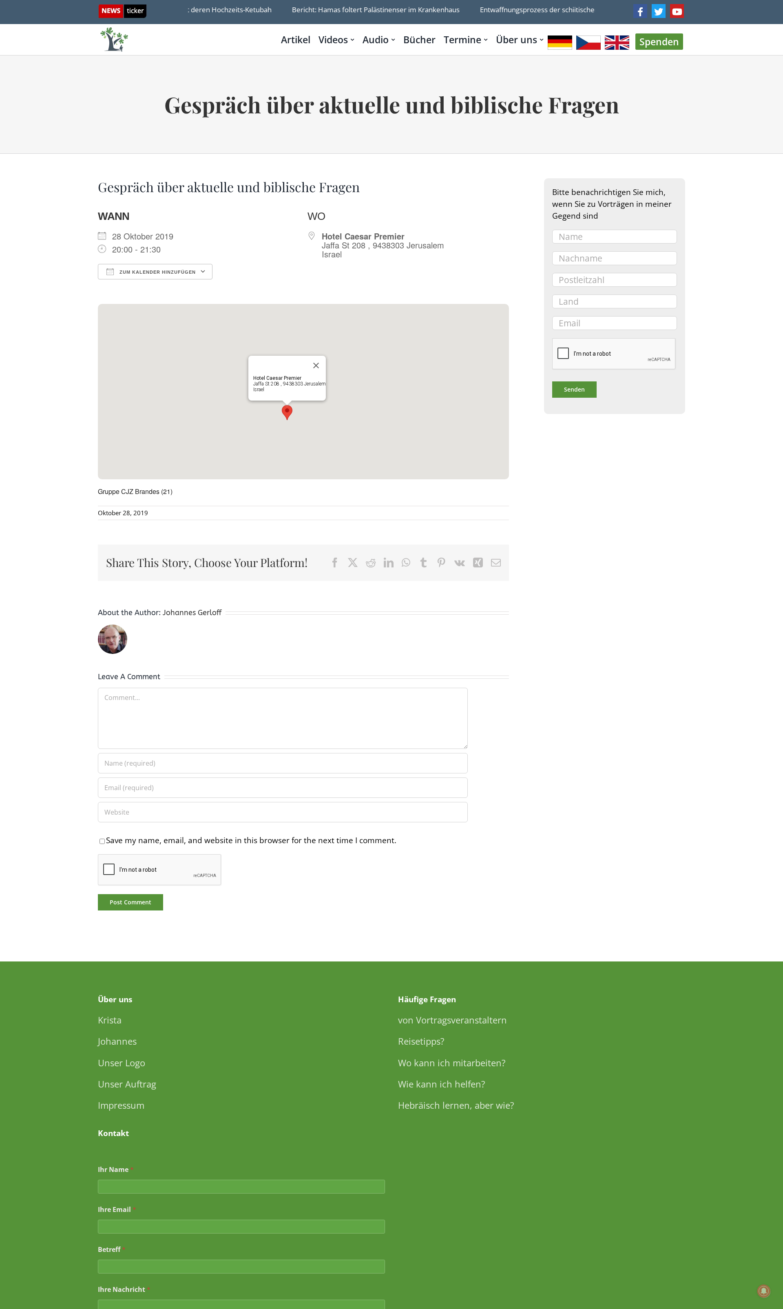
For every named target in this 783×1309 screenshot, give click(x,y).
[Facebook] (640, 11)
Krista (110, 1020)
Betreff (112, 1250)
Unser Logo (121, 1063)
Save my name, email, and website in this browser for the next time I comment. (251, 840)
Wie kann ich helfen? (441, 1084)
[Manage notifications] (763, 1291)
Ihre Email (117, 1210)
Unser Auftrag (127, 1084)
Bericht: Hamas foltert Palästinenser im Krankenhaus (360, 9)
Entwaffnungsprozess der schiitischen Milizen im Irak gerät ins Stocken (575, 9)
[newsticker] (122, 8)
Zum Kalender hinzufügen (157, 272)
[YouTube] (677, 11)
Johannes (117, 1041)
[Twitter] (659, 11)
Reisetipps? (421, 1041)
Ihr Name (116, 1170)
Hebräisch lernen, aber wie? (456, 1105)
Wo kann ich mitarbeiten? (452, 1063)
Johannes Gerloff (192, 612)
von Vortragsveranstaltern (452, 1020)
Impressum (121, 1105)
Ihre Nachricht (124, 1289)
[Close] (316, 365)
